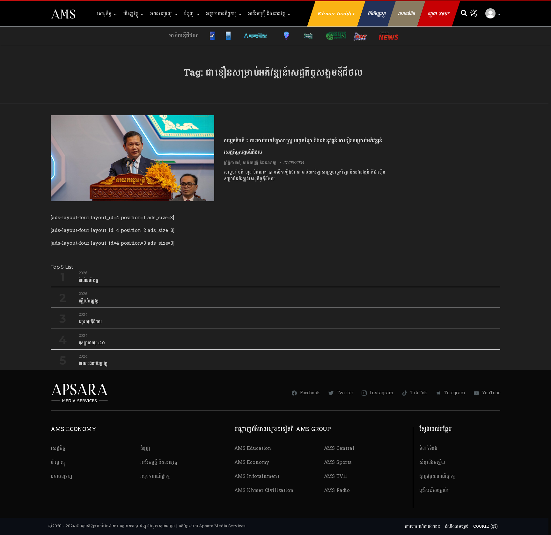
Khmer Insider (336, 14)
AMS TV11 (336, 476)
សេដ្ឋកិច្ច (104, 14)
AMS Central (339, 448)
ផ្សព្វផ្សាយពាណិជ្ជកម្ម (437, 476)
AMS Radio (337, 490)
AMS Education (252, 448)
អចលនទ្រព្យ (161, 14)
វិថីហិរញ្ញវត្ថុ (376, 14)
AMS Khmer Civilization (264, 490)
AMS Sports (338, 462)
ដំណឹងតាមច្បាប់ (457, 526)
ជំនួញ (189, 14)
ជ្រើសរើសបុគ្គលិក (434, 490)
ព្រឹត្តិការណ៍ (232, 163)
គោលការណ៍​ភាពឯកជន (422, 526)
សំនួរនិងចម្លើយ (432, 462)
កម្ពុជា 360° (438, 14)
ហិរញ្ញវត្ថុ (130, 14)
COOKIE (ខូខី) (485, 526)
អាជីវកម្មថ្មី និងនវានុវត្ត (266, 14)
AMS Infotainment (256, 476)
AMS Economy (251, 462)
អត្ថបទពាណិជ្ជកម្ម (221, 14)
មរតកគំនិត (406, 14)
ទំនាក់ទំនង (428, 448)
